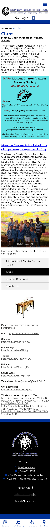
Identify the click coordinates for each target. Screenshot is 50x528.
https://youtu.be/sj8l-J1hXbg (14, 350)
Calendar (5, 526)
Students (6, 28)
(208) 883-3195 (26, 467)
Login (21, 18)
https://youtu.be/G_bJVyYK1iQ (16, 359)
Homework (32, 526)
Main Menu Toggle (45, 4)
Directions (44, 526)
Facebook (33, 18)
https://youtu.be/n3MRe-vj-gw (15, 342)
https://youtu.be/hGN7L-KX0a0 (24, 333)
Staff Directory (18, 526)
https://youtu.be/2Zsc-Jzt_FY (15, 367)
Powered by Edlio (25, 500)
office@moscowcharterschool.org (26, 475)
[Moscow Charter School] (25, 11)
